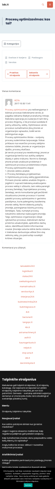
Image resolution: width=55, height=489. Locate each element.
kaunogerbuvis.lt (27, 342)
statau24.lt (27, 276)
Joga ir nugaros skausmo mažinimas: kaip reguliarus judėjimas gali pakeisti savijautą (22, 432)
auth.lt (27, 337)
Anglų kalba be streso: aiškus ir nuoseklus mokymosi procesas (22, 446)
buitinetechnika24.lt (27, 301)
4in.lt (27, 327)
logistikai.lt (27, 271)
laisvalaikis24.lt (27, 266)
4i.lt (27, 312)
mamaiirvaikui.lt (27, 286)
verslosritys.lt (27, 291)
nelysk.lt (27, 347)
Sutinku (28, 485)
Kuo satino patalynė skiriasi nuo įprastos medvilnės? (22, 425)
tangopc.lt (27, 322)
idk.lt (27, 358)
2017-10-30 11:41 (22, 103)
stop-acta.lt (27, 352)
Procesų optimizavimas (16, 109)
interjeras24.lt (27, 296)
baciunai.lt (27, 317)
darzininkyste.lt (27, 363)
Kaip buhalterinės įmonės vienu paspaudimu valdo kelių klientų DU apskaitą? (27, 439)
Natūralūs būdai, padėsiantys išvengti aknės (24, 467)
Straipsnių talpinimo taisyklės (16, 411)
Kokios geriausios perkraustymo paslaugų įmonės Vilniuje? (27, 461)
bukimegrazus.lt (27, 306)
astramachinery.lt (27, 332)
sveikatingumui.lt (27, 281)
